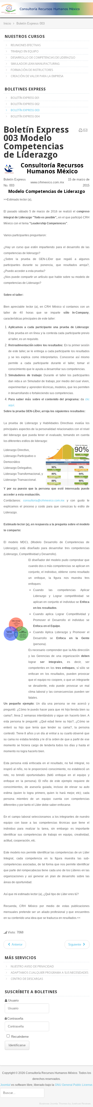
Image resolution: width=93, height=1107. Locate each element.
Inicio (7, 23)
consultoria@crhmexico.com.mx (43, 500)
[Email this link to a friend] (85, 131)
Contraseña (15, 1018)
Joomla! (5, 1085)
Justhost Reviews (81, 1103)
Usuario (13, 1000)
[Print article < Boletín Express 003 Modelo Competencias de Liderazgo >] (81, 131)
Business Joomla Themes (53, 1103)
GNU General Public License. (74, 1085)
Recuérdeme (20, 1036)
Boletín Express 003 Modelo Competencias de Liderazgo (36, 142)
